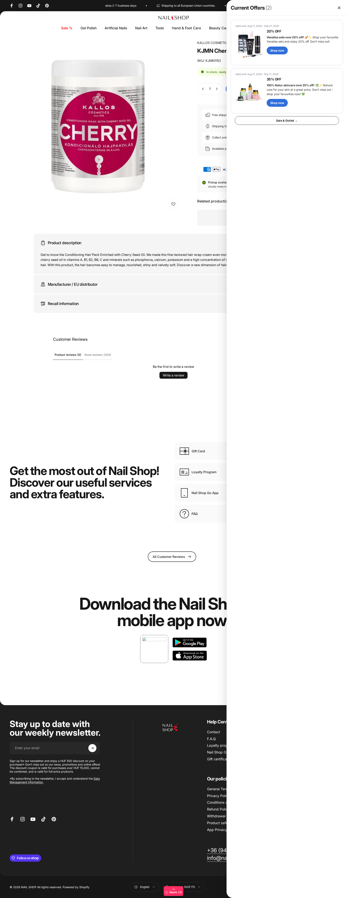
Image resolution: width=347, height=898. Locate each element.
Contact (213, 732)
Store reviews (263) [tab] (97, 354)
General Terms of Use (224, 789)
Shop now (277, 50)
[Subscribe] (92, 748)
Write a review (173, 375)
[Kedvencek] (173, 204)
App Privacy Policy (222, 830)
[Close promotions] (339, 8)
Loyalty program (220, 745)
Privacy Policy (218, 796)
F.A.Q (211, 739)
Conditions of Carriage (225, 802)
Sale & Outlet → (287, 120)
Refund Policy (218, 809)
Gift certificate (218, 759)
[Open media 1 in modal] (95, 126)
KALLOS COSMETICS (213, 43)
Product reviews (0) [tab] (68, 354)
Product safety (219, 823)
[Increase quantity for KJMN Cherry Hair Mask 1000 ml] (217, 89)
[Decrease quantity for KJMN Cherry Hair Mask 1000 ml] (202, 89)
